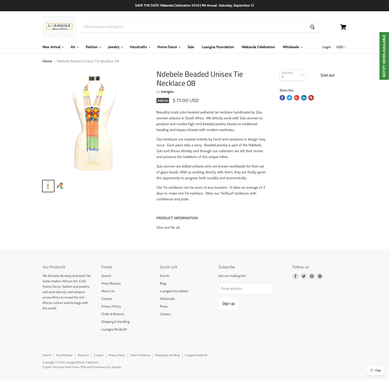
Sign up (228, 303)
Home (47, 61)
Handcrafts (139, 47)
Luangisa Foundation (218, 47)
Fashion (92, 47)
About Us (107, 291)
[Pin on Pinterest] (311, 97)
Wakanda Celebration (258, 47)
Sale (191, 47)
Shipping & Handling (115, 322)
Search (106, 276)
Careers (165, 314)
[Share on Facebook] (282, 97)
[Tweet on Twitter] (289, 97)
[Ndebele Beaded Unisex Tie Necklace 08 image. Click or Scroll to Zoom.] (96, 123)
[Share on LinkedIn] (304, 97)
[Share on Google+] (296, 97)
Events (164, 276)
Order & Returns (112, 314)
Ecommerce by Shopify (106, 367)
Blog (163, 283)
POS (83, 367)
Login (326, 47)
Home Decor (167, 47)
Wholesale (291, 47)
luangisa (167, 91)
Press (163, 306)
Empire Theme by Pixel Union (61, 367)
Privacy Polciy (111, 306)
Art (73, 47)
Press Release (111, 283)
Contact (106, 299)
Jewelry (114, 47)
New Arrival (52, 47)
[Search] (312, 27)
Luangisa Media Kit (114, 329)
